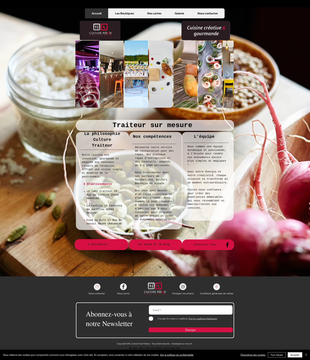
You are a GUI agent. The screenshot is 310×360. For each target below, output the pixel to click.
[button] (154, 13)
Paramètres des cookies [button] (253, 354)
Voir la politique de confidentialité (176, 354)
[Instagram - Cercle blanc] (183, 286)
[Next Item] (228, 74)
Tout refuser (277, 354)
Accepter (295, 354)
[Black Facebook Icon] (227, 244)
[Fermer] (306, 354)
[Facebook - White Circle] (123, 286)
